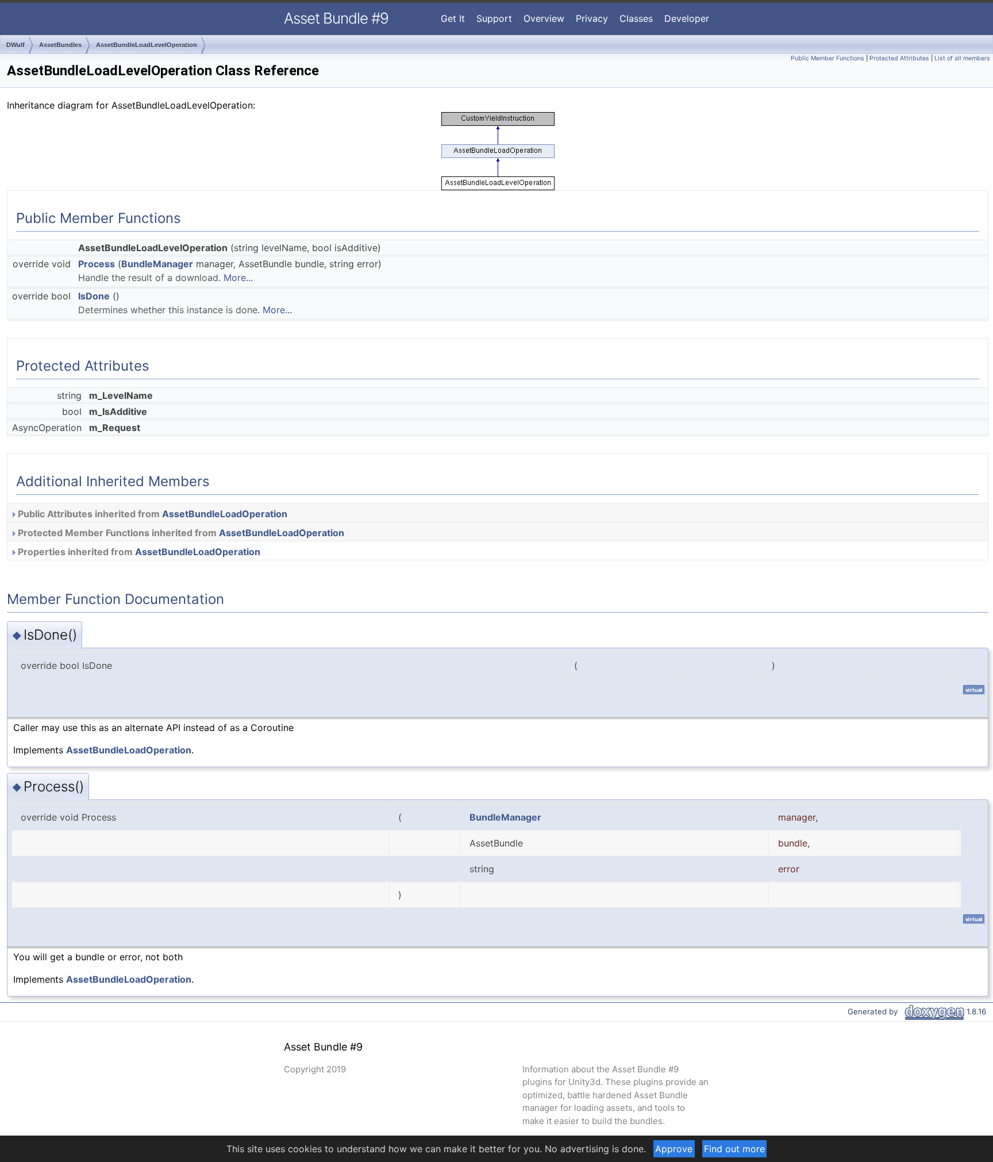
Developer (686, 18)
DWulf (15, 44)
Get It (453, 18)
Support (494, 18)
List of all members (962, 58)
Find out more (734, 1149)
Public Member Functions (827, 58)
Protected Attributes (899, 58)
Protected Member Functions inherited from (180, 532)
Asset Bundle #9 (336, 18)
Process (96, 264)
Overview (544, 18)
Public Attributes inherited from (151, 514)
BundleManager (157, 264)
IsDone (94, 296)
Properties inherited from (138, 551)
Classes (636, 18)
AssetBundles (60, 44)
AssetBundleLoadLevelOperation (146, 44)
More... (238, 277)
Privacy (592, 18)
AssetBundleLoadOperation (224, 514)
